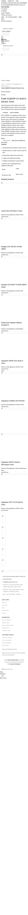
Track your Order (6, 630)
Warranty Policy (6, 628)
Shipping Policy (5, 622)
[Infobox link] (14, 335)
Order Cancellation (6, 642)
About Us (4, 602)
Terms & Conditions (7, 640)
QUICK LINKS (5, 599)
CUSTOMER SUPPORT (8, 634)
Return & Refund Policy (7, 625)
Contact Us (4, 605)
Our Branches (5, 610)
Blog (3, 607)
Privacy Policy (5, 645)
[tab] (6, 140)
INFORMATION (6, 617)
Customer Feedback (7, 637)
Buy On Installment (6, 620)
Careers (4, 613)
